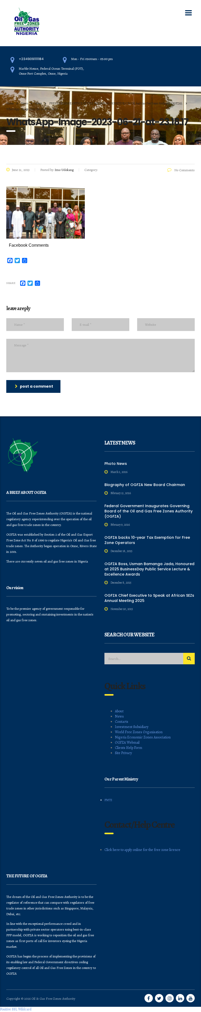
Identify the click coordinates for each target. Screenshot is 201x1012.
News (119, 716)
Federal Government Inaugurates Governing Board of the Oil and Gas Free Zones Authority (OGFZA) (148, 511)
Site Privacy (123, 752)
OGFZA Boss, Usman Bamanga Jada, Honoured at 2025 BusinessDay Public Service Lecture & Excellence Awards (149, 569)
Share (10, 283)
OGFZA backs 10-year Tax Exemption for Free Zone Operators (147, 540)
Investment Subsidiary (131, 726)
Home (10, 103)
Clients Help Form (128, 747)
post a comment (36, 386)
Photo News (115, 463)
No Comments (184, 170)
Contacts (121, 721)
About (119, 711)
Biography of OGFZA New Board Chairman (144, 484)
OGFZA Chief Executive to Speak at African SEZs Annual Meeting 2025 (149, 598)
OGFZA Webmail (127, 742)
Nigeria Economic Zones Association (143, 737)
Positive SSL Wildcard (15, 1009)
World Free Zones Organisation (139, 732)
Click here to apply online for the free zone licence (142, 849)
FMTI (108, 800)
